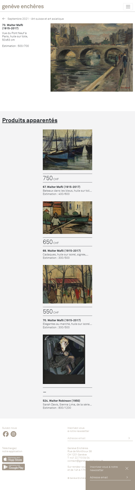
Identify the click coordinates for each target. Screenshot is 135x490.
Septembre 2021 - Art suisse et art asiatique (35, 18)
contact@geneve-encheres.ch (85, 460)
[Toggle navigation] (128, 6)
